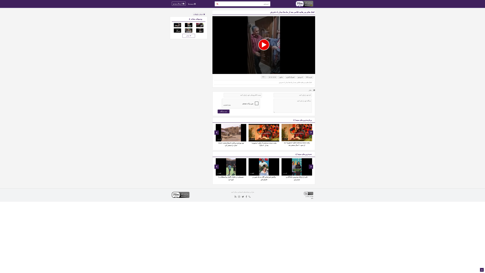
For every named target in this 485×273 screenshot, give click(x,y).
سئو (312, 198)
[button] (263, 44)
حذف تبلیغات (198, 14)
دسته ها (191, 4)
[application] (263, 45)
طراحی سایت (309, 196)
